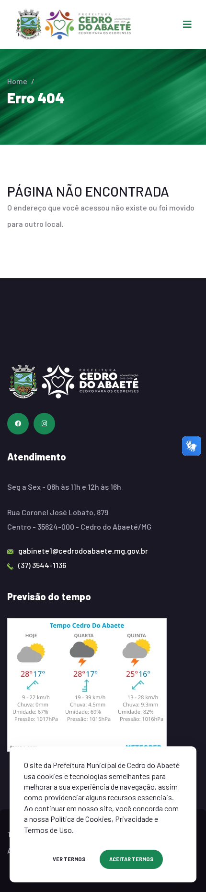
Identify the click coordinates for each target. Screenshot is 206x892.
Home (17, 81)
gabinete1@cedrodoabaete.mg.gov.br (83, 550)
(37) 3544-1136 (42, 565)
